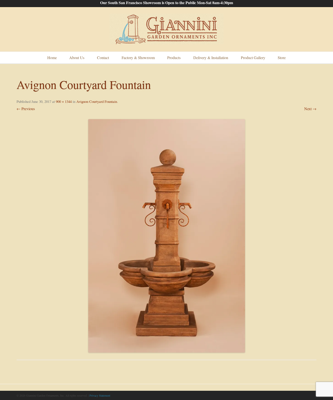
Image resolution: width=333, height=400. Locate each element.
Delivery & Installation (210, 57)
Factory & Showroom (138, 57)
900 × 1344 (64, 101)
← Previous (26, 108)
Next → (310, 108)
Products (174, 57)
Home (52, 57)
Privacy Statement (99, 395)
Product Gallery (253, 57)
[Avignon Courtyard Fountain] (166, 236)
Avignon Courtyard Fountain (96, 101)
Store (282, 57)
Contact (103, 57)
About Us (76, 57)
